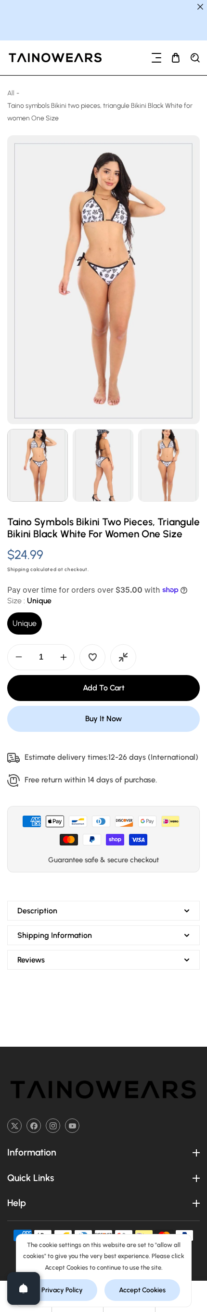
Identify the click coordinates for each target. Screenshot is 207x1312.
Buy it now (103, 718)
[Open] (23, 1288)
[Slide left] (15, 465)
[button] (156, 58)
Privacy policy (62, 1290)
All (10, 93)
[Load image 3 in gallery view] (168, 465)
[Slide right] (191, 465)
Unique (25, 623)
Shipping (18, 569)
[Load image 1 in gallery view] (37, 465)
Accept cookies (142, 1290)
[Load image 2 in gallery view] (103, 465)
